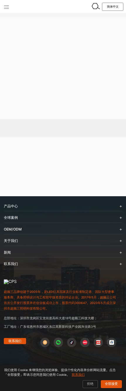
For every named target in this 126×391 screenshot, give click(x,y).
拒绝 (90, 383)
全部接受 (111, 383)
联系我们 (14, 341)
